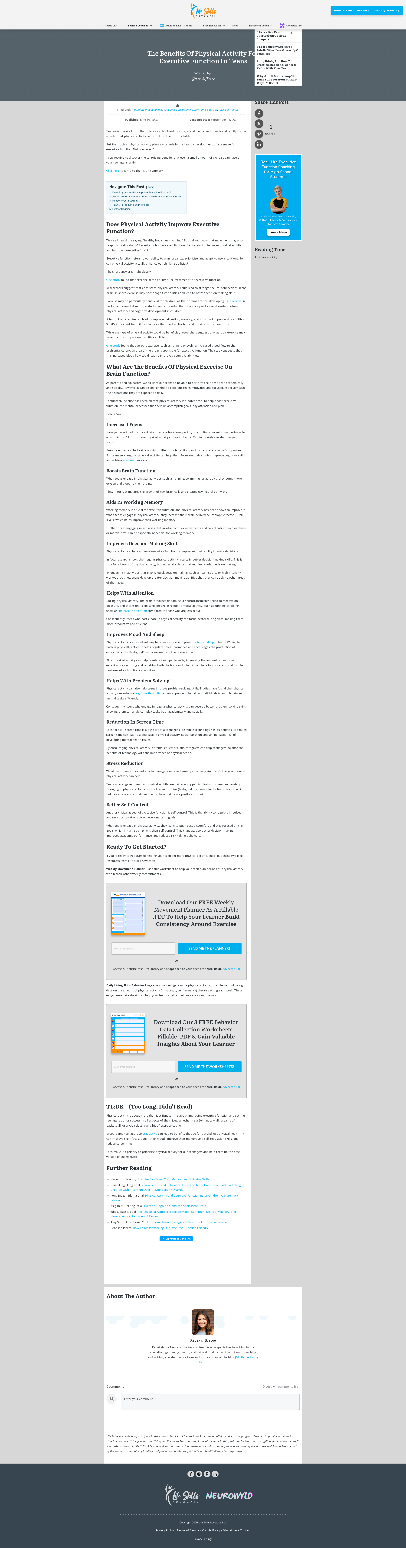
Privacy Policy (164, 1530)
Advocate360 (231, 969)
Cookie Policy (211, 1530)
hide (151, 187)
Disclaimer (230, 1530)
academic (129, 460)
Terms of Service (188, 1530)
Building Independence (148, 110)
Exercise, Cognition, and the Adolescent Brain (175, 1206)
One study (113, 280)
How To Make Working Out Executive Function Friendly (170, 1228)
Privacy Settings (203, 1539)
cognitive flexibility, (148, 693)
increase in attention (132, 611)
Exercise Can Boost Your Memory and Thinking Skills (173, 1179)
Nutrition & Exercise (204, 110)
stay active (150, 1133)
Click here (113, 171)
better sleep (205, 642)
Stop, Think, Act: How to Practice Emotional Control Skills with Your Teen (276, 64)
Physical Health (228, 110)
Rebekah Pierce (203, 79)
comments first (289, 1386)
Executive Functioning (177, 110)
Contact (245, 1530)
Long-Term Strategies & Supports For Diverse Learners (191, 1222)
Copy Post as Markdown (178, 1238)
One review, (234, 301)
